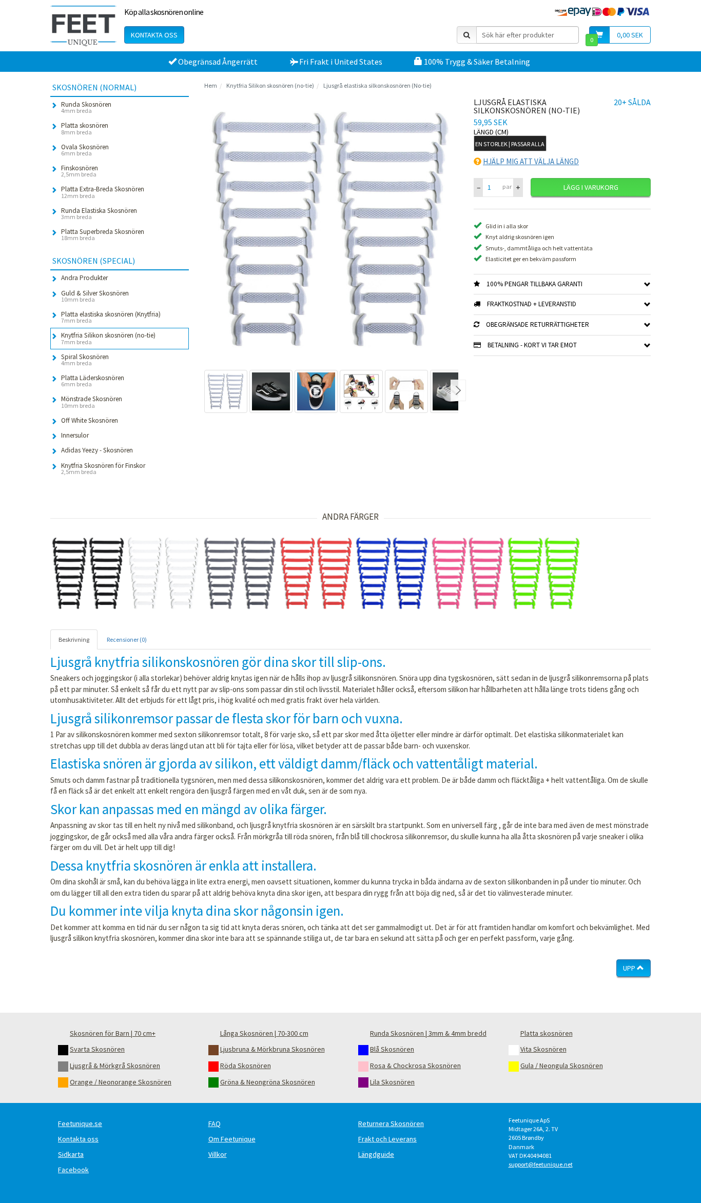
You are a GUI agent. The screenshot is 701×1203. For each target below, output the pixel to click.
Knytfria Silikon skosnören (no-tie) (270, 85)
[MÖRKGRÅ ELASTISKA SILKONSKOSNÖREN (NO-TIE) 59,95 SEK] (240, 574)
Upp (630, 968)
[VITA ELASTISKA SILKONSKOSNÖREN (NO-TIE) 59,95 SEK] (164, 574)
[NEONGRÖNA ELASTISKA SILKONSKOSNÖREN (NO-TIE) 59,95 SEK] (544, 574)
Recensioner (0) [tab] (127, 639)
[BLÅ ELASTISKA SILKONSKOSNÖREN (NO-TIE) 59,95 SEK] (392, 574)
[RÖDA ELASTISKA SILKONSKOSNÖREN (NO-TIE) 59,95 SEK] (316, 574)
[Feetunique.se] (83, 25)
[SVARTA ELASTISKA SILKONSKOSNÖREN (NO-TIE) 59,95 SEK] (88, 574)
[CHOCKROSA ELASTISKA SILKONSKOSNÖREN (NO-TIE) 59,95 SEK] (468, 574)
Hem (210, 85)
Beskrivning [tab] (74, 639)
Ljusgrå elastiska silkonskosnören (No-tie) (377, 85)
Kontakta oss (154, 35)
